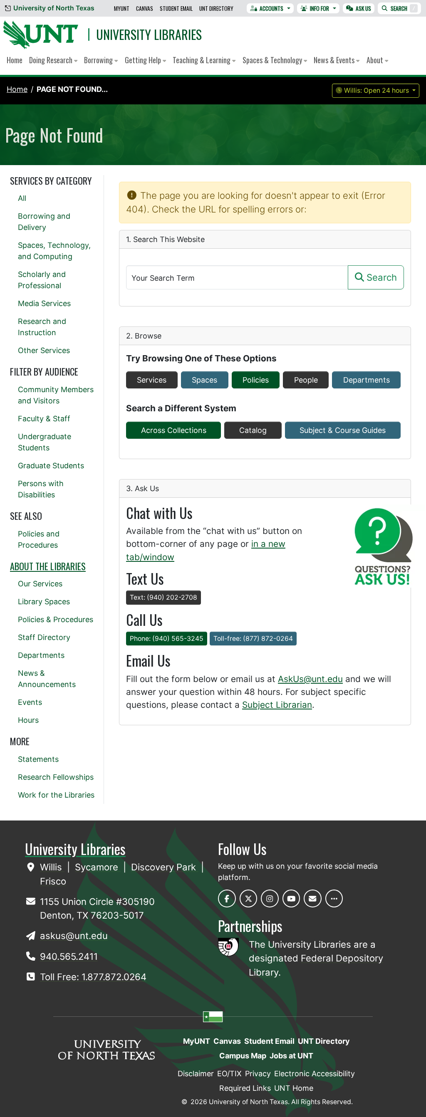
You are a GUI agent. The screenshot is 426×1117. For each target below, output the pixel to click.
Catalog (253, 430)
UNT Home (293, 1088)
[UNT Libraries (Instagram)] (270, 898)
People (306, 380)
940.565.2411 (69, 956)
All (22, 198)
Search (403, 8)
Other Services (44, 350)
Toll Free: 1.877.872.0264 (93, 976)
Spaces (204, 380)
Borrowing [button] (99, 59)
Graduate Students (51, 465)
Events (30, 702)
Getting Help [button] (144, 59)
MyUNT (121, 8)
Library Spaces (44, 601)
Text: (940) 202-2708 (163, 597)
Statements (38, 759)
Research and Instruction (42, 327)
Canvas (144, 8)
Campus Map (242, 1055)
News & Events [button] (335, 59)
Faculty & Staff (44, 418)
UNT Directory (216, 8)
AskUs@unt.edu (310, 679)
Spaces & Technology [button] (273, 59)
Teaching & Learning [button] (202, 59)
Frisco (53, 881)
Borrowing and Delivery (44, 222)
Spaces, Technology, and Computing (54, 251)
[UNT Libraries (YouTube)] (291, 898)
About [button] (376, 59)
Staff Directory (44, 637)
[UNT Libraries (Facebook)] (227, 898)
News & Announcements (47, 679)
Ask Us (363, 8)
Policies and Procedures (38, 539)
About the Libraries (48, 566)
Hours (28, 720)
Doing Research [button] (51, 59)
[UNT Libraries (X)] (249, 898)
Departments (366, 380)
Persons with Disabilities (41, 489)
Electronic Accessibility (314, 1073)
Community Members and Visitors (56, 395)
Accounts (271, 8)
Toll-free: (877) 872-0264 (253, 639)
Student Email (176, 8)
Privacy (258, 1073)
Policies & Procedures (55, 619)
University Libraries (149, 34)
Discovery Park (164, 867)
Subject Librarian (277, 704)
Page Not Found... (72, 89)
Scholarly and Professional (42, 280)
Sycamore (98, 867)
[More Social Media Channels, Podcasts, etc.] (334, 898)
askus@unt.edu (74, 935)
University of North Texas (53, 8)
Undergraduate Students (44, 442)
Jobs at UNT (291, 1055)
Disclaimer (196, 1073)
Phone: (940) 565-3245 (166, 639)
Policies (256, 380)
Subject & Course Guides (343, 430)
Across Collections (173, 430)
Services (151, 380)
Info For (319, 8)
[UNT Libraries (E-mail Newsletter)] (313, 898)
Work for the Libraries (56, 795)
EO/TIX (229, 1073)
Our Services (40, 583)
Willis (52, 867)
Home (14, 59)
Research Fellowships (56, 777)
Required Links (245, 1088)
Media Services (44, 303)
